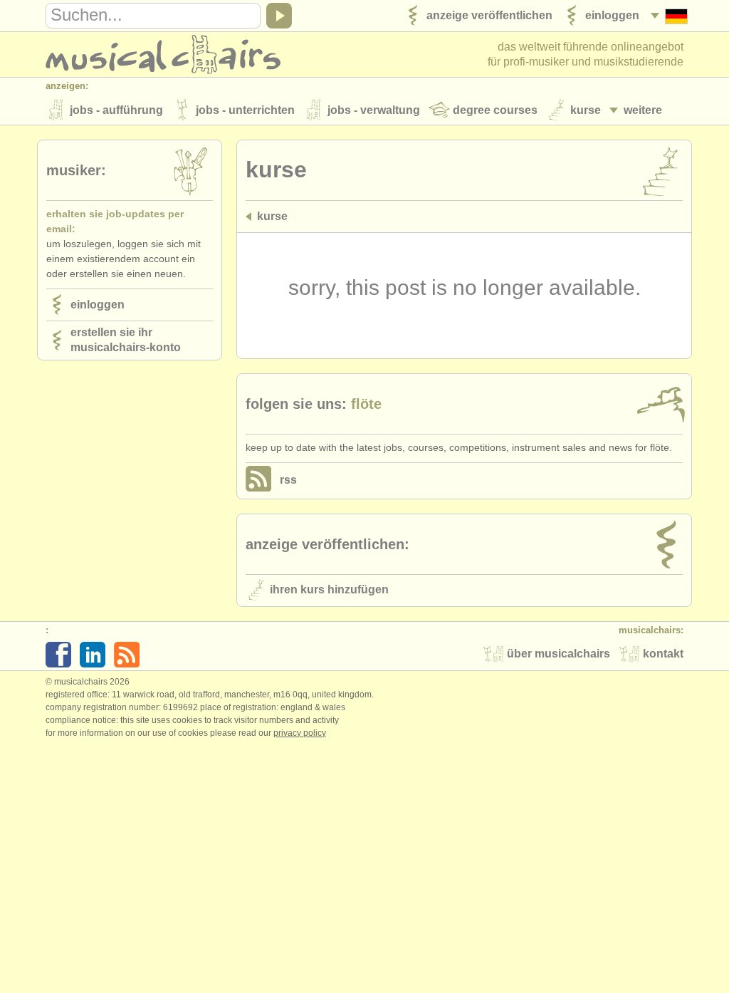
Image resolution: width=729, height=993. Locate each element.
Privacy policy (299, 733)
